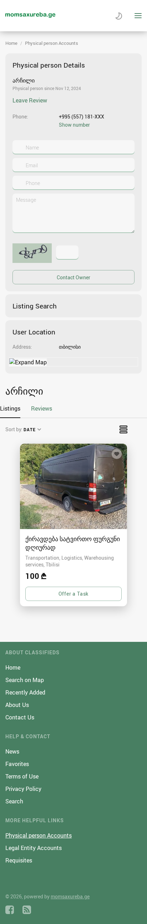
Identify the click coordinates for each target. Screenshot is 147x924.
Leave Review (29, 100)
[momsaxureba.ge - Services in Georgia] (30, 16)
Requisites (18, 860)
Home (11, 43)
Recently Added (25, 692)
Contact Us (19, 717)
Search (14, 801)
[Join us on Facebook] (9, 909)
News (12, 751)
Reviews (41, 408)
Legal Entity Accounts (33, 848)
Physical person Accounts (51, 43)
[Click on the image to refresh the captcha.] (32, 253)
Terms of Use (22, 776)
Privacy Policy (23, 789)
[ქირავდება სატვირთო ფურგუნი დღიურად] (73, 486)
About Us (17, 705)
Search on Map (24, 680)
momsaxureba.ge (70, 896)
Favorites (17, 764)
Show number (74, 124)
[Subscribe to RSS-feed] (26, 909)
